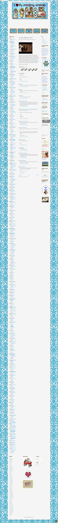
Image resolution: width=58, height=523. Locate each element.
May (10, 474)
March (10, 466)
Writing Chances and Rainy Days (13, 152)
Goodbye (11, 273)
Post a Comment (22, 173)
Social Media (11, 96)
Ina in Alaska (12, 420)
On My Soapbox (12, 108)
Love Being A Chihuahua (12, 156)
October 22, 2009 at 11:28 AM (23, 136)
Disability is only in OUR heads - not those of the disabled (13, 286)
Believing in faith (12, 391)
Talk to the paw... (12, 255)
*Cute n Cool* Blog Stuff (12, 120)
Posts (38, 458)
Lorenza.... (11, 221)
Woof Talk (11, 330)
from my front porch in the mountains (13, 250)
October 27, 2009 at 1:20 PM (23, 171)
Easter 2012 (11, 361)
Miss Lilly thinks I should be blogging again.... (45, 90)
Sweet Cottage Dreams (12, 201)
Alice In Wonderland (12, 436)
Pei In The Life (12, 115)
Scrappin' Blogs (12, 74)
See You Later (12, 296)
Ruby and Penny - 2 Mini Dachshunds (12, 229)
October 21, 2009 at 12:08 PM (24, 86)
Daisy (20, 84)
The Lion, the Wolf (12, 88)
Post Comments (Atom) (25, 176)
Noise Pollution (12, 153)
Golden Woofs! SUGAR (22, 153)
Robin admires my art (13, 364)
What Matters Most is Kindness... (13, 148)
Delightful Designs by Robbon (13, 307)
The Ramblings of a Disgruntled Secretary (13, 371)
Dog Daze (11, 303)
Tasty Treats (12, 259)
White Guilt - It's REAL (13, 282)
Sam (20, 89)
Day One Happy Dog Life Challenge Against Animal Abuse (13, 136)
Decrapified (11, 375)
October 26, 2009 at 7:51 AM (23, 157)
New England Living (12, 444)
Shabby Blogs (12, 243)
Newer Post (20, 175)
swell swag (11, 213)
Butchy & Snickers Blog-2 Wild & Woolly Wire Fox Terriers (13, 431)
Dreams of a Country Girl (13, 224)
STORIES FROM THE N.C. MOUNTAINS (12, 67)
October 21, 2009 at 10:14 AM (23, 81)
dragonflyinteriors (12, 387)
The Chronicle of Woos (13, 49)
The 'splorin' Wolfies (12, 87)
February (10, 467)
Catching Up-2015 (12, 184)
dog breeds (45, 135)
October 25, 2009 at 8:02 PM (23, 150)
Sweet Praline (12, 176)
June (10, 473)
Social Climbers (12, 173)
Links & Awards (44, 43)
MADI (11, 38)
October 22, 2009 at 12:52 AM (23, 124)
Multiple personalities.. (22, 101)
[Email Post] (25, 66)
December (10, 480)
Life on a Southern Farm (12, 441)
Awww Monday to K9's (13, 39)
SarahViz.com (12, 90)
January (10, 468)
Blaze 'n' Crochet (12, 104)
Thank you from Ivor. (12, 53)
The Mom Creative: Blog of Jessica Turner (13, 426)
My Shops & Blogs (45, 42)
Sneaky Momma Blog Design (13, 314)
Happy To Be (12, 275)
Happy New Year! (12, 99)
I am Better (11, 218)
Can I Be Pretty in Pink (12, 217)
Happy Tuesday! (12, 145)
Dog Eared (11, 277)
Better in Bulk (12, 451)
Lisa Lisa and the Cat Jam (13, 311)
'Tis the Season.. (12, 64)
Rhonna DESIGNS (12, 179)
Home (29, 175)
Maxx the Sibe (12, 241)
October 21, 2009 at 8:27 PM (23, 98)
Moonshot (11, 61)
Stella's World (12, 381)
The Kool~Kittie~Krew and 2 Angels (13, 443)
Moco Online (12, 399)
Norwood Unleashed (12, 134)
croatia (11, 385)
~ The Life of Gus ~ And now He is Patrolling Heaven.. (12, 252)
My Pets (44, 39)
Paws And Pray (12, 395)
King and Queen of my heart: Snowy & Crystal (13, 300)
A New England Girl (12, 429)
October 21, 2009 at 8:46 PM (23, 106)
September (10, 459)
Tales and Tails (12, 402)
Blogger (32, 517)
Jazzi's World (12, 123)
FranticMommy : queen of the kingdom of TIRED (13, 439)
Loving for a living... (12, 284)
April (10, 464)
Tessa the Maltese (12, 433)
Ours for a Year (12, 268)
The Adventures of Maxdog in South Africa (12, 234)
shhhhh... (44, 93)
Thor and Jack (21, 139)
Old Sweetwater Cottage (12, 206)
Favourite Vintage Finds (12, 295)
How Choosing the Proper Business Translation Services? (13, 335)
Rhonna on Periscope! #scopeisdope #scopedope (13, 181)
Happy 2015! (11, 211)
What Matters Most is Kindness (13, 435)
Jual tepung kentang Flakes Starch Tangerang (12, 76)
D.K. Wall (21, 95)
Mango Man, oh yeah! (13, 338)
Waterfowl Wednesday (13, 266)
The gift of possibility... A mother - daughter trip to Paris (13, 112)
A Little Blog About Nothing (12, 197)
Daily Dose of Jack (12, 160)
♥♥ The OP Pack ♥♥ (22, 127)
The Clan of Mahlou (12, 169)
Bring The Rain (12, 452)
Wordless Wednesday (12, 187)
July (9, 472)
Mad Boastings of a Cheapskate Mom (12, 354)
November (10, 481)
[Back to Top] (56, 521)
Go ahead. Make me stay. (12, 367)
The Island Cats (12, 45)
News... (11, 372)
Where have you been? (13, 308)
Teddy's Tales (12, 289)
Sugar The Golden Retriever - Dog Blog (13, 422)
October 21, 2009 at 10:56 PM (24, 118)
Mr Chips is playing (23, 67)
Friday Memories (12, 382)
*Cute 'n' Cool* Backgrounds (12, 349)
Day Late (11, 79)
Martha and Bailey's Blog (12, 448)
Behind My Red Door (13, 71)
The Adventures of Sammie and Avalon (12, 139)
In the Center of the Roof (13, 341)
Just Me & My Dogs (12, 427)
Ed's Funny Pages (12, 281)
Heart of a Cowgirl (12, 210)
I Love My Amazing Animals (12, 144)
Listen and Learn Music (12, 424)
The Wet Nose (12, 272)
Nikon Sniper (12, 60)
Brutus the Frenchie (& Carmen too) (13, 360)
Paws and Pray (44, 98)
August (10, 458)
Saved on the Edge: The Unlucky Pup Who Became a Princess (13, 57)
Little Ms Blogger (22, 160)
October (10, 461)
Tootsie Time (12, 63)
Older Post (37, 175)
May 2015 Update (12, 194)
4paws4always (12, 363)
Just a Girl (11, 345)
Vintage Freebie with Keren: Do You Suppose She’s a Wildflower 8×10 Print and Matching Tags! (13, 246)
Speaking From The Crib (12, 446)
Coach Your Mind (12, 318)
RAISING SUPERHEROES (12, 326)
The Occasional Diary (13, 238)
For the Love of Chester (12, 265)
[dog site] (45, 134)
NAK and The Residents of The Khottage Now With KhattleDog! (28, 109)
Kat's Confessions (12, 292)
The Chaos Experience (13, 415)
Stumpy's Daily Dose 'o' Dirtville (13, 163)
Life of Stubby (12, 412)
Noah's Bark (11, 405)
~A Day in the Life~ (12, 333)
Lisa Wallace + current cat (23, 121)
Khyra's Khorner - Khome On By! (12, 42)
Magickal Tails (12, 409)
